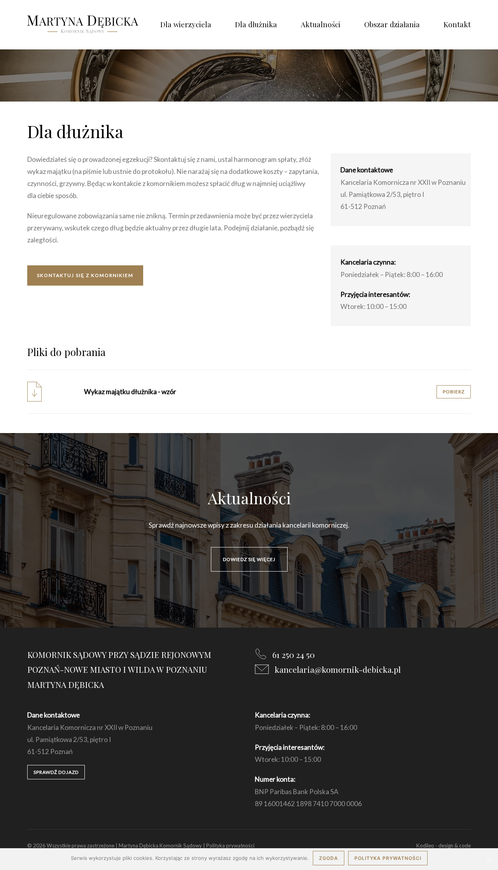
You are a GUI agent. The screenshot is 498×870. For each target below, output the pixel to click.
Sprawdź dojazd (56, 772)
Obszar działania (392, 24)
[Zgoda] (488, 859)
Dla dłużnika (256, 24)
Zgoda (328, 858)
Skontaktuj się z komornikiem (85, 275)
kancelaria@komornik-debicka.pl (338, 669)
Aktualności (320, 24)
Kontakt (457, 24)
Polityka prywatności (230, 845)
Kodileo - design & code (443, 845)
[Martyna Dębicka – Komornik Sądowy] (82, 24)
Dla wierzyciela (185, 24)
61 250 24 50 (293, 654)
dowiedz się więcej (249, 559)
